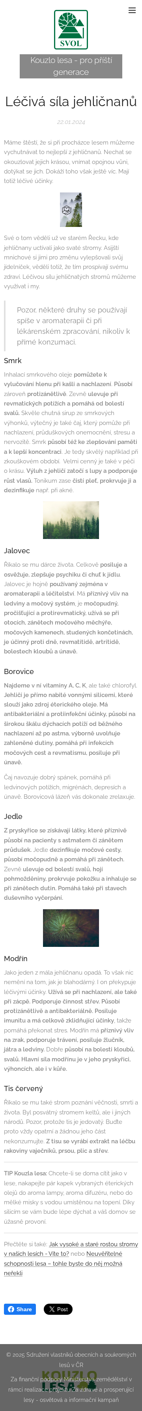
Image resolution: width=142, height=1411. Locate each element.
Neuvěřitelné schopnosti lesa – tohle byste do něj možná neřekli (63, 1263)
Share (24, 1309)
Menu (132, 10)
